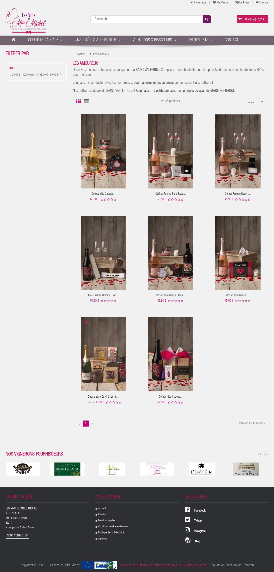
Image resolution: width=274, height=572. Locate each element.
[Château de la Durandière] (157, 469)
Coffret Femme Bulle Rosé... (170, 193)
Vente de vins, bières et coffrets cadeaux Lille (151, 565)
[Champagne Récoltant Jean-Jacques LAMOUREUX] (112, 469)
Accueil (102, 508)
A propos (102, 538)
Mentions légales (106, 520)
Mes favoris (222, 3)
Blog (197, 541)
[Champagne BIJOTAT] (67, 469)
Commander (200, 3)
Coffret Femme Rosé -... (238, 193)
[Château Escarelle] (202, 469)
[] (79, 424)
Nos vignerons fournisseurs (34, 454)
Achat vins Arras (195, 565)
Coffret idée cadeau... (103, 193)
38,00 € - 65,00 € (50, 75)
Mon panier (243, 3)
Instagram (200, 531)
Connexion (263, 3)
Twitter (198, 521)
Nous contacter (17, 535)
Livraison (102, 514)
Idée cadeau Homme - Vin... (103, 295)
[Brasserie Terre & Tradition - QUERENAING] (23, 469)
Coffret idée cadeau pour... (170, 295)
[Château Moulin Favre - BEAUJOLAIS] (246, 469)
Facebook (200, 511)
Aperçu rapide (103, 148)
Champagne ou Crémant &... (103, 396)
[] (92, 424)
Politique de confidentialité (111, 532)
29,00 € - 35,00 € (23, 75)
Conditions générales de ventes (113, 526)
